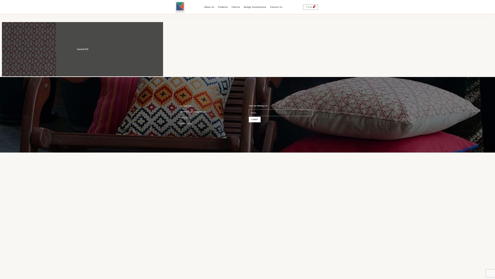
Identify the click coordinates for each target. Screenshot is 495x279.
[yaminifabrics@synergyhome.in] (176, 112)
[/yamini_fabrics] (176, 123)
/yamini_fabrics (186, 123)
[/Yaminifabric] (176, 118)
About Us (209, 7)
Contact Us (276, 7)
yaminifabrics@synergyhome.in (193, 112)
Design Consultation (255, 7)
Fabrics (236, 7)
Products (223, 7)
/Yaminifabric (185, 118)
